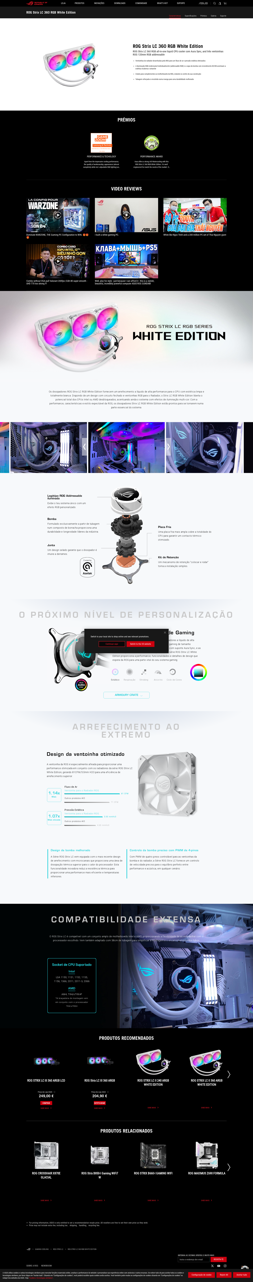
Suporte (223, 16)
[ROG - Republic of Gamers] (36, 3)
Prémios (203, 16)
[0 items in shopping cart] (225, 3)
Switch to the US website (140, 644)
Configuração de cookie (201, 1275)
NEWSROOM (46, 1265)
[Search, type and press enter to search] (214, 3)
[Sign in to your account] (219, 3)
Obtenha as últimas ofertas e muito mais (196, 1255)
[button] (219, 1259)
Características (175, 16)
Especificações (190, 16)
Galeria (213, 16)
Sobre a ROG (32, 1265)
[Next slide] (229, 1074)
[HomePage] (28, 1249)
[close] (165, 632)
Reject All (224, 1275)
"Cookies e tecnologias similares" (41, 1278)
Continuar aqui (112, 644)
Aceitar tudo (242, 1275)
